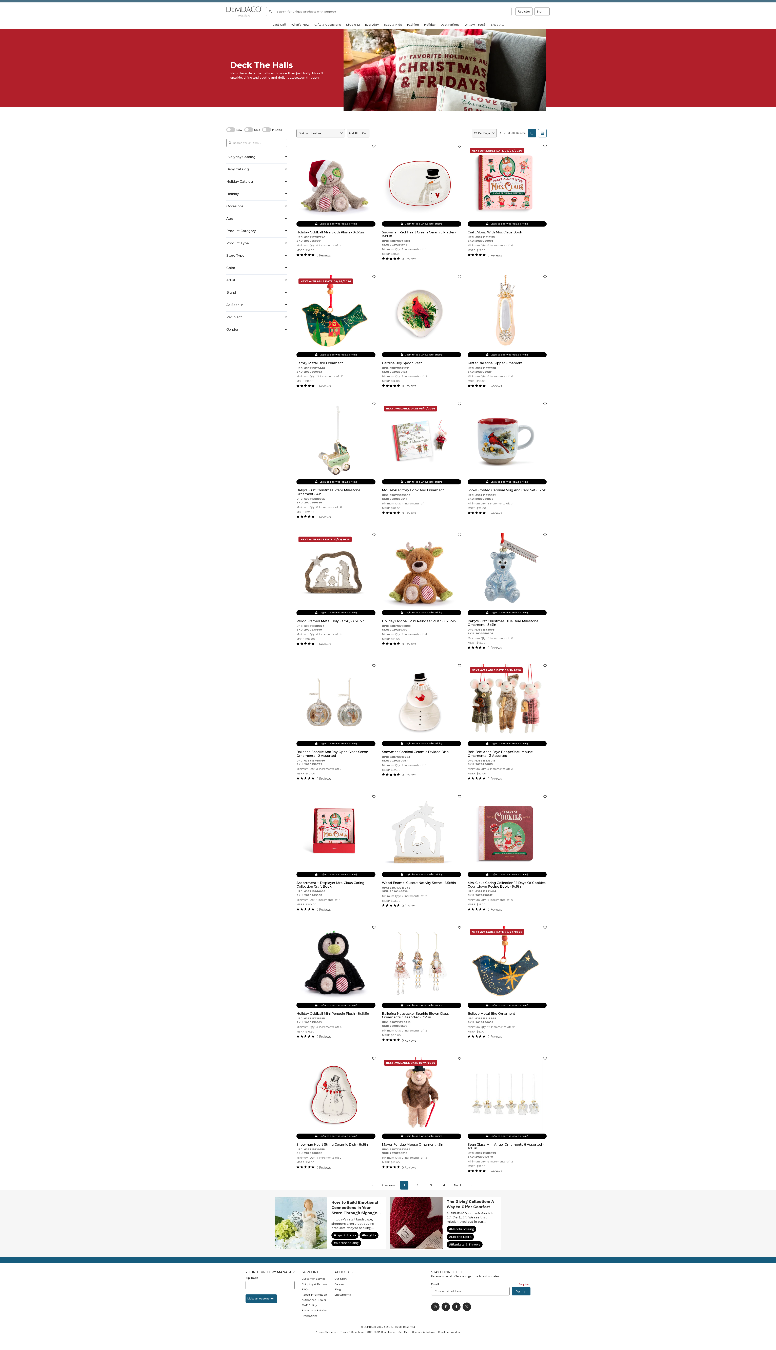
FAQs (305, 1289)
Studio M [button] (353, 24)
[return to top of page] (768, 1342)
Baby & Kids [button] (393, 24)
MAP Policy (309, 1305)
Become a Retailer (314, 1310)
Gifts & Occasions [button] (327, 24)
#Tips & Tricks (345, 1235)
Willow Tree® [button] (475, 24)
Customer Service (314, 1278)
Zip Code (252, 1277)
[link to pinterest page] (446, 1307)
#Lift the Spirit (460, 1237)
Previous (388, 1185)
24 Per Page (482, 133)
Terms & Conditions (352, 1332)
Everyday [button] (372, 24)
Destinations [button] (450, 24)
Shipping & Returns (314, 1284)
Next (457, 1185)
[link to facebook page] (456, 1307)
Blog (337, 1289)
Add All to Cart (358, 133)
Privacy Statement (326, 1332)
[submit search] (270, 11)
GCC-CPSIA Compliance (381, 1332)
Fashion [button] (413, 24)
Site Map (404, 1332)
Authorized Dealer (314, 1299)
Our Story (340, 1278)
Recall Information (314, 1294)
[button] (542, 11)
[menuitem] (372, 1185)
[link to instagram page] (435, 1307)
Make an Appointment (261, 1298)
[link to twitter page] (467, 1307)
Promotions (309, 1315)
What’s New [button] (300, 24)
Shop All (497, 24)
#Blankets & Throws (464, 1244)
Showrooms (342, 1294)
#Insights (369, 1235)
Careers (339, 1284)
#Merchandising (346, 1243)
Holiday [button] (429, 24)
